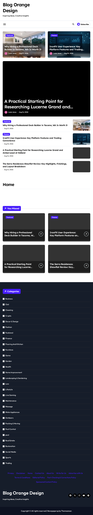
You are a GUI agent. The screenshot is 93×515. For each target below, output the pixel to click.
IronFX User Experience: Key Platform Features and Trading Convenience (65, 49)
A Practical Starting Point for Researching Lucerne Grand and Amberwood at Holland (18, 268)
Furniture (9, 350)
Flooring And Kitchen (14, 344)
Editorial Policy (39, 477)
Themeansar (66, 511)
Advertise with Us (76, 473)
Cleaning (9, 310)
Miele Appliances (12, 412)
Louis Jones (12, 53)
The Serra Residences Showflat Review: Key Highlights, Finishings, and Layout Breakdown (43, 107)
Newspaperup (53, 511)
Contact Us (39, 473)
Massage (9, 406)
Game (8, 355)
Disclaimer (20, 473)
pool (7, 435)
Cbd (7, 304)
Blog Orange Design (23, 493)
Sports (8, 457)
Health (8, 367)
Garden (8, 361)
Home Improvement (13, 372)
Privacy (11, 473)
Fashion (8, 327)
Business (9, 299)
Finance (54, 35)
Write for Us (61, 473)
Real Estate (10, 440)
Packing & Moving (12, 423)
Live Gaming (10, 395)
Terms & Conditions (22, 477)
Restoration (10, 446)
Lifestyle (9, 389)
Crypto (8, 316)
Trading (8, 463)
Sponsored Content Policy (46, 482)
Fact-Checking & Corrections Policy (61, 477)
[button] (88, 90)
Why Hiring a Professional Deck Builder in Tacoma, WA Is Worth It (22, 48)
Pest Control (10, 429)
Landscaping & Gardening (16, 378)
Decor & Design (11, 321)
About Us (50, 473)
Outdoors (9, 418)
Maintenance (10, 401)
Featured (10, 35)
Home (30, 473)
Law (7, 384)
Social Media (10, 452)
